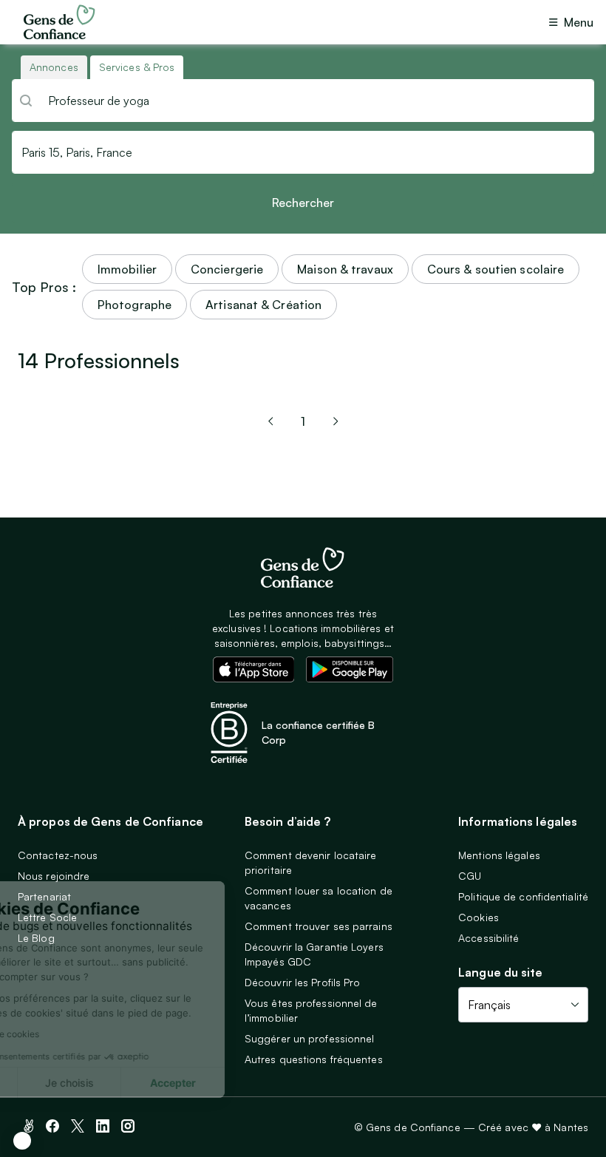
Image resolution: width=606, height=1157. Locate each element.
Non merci (52, 1082)
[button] (22, 1141)
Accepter (260, 1082)
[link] (270, 421)
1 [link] (303, 421)
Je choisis (156, 1082)
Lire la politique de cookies (71, 1033)
